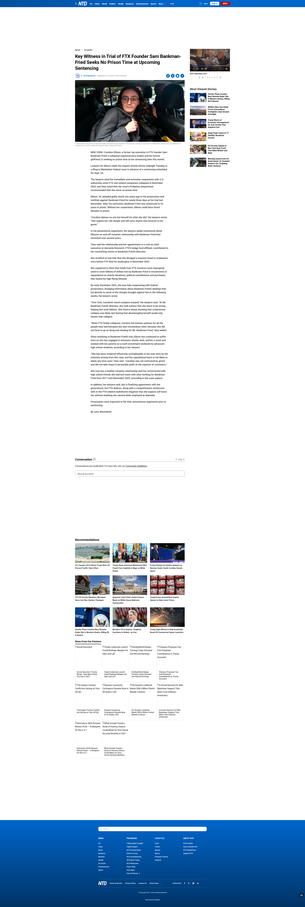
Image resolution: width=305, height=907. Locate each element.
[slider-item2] (205, 77)
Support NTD (188, 853)
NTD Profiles (188, 843)
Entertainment (103, 867)
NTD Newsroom (89, 76)
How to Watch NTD (190, 847)
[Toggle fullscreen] (222, 69)
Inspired (158, 860)
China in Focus (132, 853)
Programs (132, 838)
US (99, 843)
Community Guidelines (136, 466)
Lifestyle (159, 838)
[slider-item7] (217, 77)
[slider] (209, 65)
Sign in (214, 3)
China (100, 847)
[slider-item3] (207, 77)
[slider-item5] (212, 77)
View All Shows (132, 873)
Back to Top (301, 895)
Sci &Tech (102, 863)
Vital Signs (131, 870)
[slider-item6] (214, 77)
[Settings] (227, 69)
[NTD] (102, 883)
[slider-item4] (209, 77)
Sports (100, 870)
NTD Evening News (134, 850)
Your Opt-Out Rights (152, 900)
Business (101, 853)
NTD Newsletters (189, 850)
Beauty (157, 850)
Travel (157, 847)
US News (88, 50)
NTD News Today (133, 860)
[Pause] (193, 69)
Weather (101, 857)
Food (157, 843)
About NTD (188, 838)
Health (100, 860)
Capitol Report (132, 847)
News (77, 50)
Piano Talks (131, 867)
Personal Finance (161, 857)
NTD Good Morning (134, 857)
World (100, 850)
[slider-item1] (202, 77)
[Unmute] (226, 62)
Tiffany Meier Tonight (135, 843)
